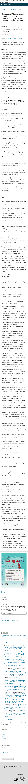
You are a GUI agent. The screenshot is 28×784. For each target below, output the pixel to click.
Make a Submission (8, 759)
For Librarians (5, 752)
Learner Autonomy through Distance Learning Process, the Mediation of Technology (15, 706)
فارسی (3, 734)
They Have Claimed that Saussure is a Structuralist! (14, 700)
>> (13, 719)
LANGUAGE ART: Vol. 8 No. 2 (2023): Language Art (14, 682)
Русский (4, 738)
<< (2, 719)
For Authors (5, 750)
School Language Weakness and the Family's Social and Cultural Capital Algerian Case (14, 671)
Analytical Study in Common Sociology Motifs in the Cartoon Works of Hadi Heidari (14, 653)
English (4, 732)
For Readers (5, 747)
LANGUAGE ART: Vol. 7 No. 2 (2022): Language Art (15, 655)
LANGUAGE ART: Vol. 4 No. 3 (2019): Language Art (14, 702)
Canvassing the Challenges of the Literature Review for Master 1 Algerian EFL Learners (15, 694)
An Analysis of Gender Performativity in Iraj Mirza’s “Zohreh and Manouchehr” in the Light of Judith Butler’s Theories (15, 679)
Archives (8, 8)
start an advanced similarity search (17, 722)
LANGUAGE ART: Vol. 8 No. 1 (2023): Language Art (15, 708)
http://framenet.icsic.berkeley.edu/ (10, 196)
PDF (5, 592)
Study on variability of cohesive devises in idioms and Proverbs (14, 646)
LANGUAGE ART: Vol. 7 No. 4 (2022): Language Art (15, 673)
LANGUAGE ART (7, 4)
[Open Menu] (1, 4)
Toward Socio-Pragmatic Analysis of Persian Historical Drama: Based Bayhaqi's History (15, 712)
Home (2, 8)
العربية (3, 736)
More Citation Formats (8, 613)
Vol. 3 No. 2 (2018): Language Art (8, 9)
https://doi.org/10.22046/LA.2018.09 (13, 38)
